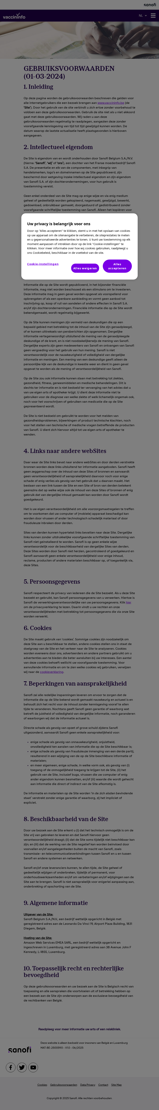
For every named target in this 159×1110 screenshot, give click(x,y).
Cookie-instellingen (43, 264)
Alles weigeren (85, 268)
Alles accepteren (117, 266)
